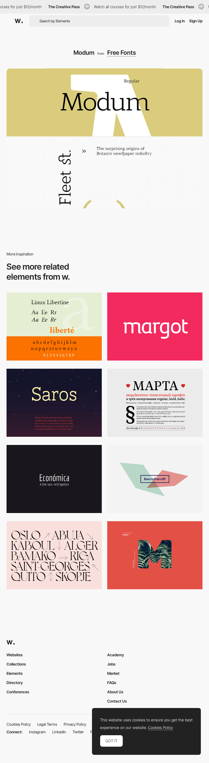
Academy (115, 654)
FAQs (111, 682)
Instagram (37, 732)
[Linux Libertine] (54, 326)
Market (113, 673)
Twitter (78, 732)
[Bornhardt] (154, 479)
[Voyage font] (54, 555)
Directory (15, 682)
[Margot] (154, 326)
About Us (115, 691)
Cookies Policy (19, 724)
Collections (16, 664)
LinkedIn (59, 732)
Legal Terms (47, 724)
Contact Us (117, 701)
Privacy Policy (75, 724)
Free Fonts (121, 53)
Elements (15, 673)
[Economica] (54, 479)
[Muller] (154, 555)
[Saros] (54, 403)
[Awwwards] (19, 21)
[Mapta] (154, 403)
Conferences (18, 691)
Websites (15, 654)
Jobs (111, 664)
